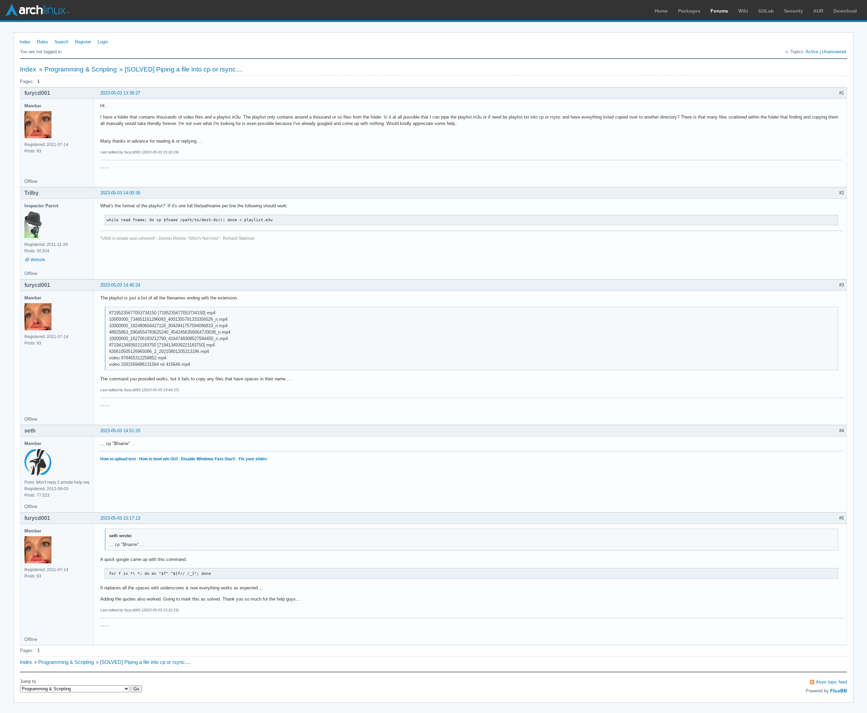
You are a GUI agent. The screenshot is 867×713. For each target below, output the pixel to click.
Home (661, 11)
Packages (689, 11)
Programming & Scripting (80, 69)
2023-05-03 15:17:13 (120, 518)
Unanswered (834, 51)
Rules (42, 41)
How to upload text (118, 459)
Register (83, 41)
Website (37, 259)
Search (61, 41)
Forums (719, 11)
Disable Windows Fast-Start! (208, 459)
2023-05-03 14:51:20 (120, 430)
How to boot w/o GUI (158, 459)
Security (793, 11)
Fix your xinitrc (253, 459)
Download (845, 11)
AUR (818, 11)
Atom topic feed (831, 682)
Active (812, 51)
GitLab (766, 11)
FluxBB (838, 690)
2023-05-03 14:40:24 (120, 285)
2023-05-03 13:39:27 (120, 93)
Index (25, 41)
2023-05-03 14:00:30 (120, 192)
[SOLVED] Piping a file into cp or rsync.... (183, 69)
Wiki (743, 11)
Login (103, 41)
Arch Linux (37, 10)
